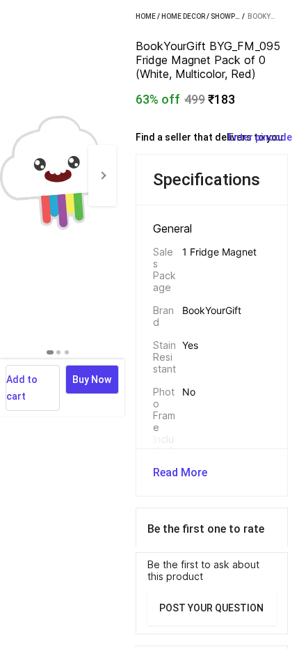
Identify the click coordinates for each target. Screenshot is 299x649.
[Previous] (14, 175)
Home (146, 16)
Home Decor (183, 16)
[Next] (102, 175)
